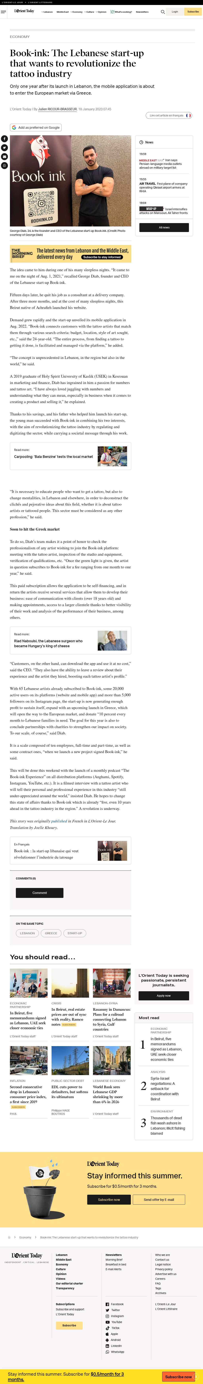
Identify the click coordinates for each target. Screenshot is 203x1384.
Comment (40, 893)
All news (164, 227)
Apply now (164, 995)
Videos (60, 1278)
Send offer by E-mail (159, 1200)
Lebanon (61, 1254)
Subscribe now (109, 1200)
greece (51, 933)
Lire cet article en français (166, 115)
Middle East (63, 1259)
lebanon (27, 933)
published (59, 820)
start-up (75, 933)
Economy (25, 1237)
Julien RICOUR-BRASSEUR (57, 109)
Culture (61, 1269)
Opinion (61, 1274)
